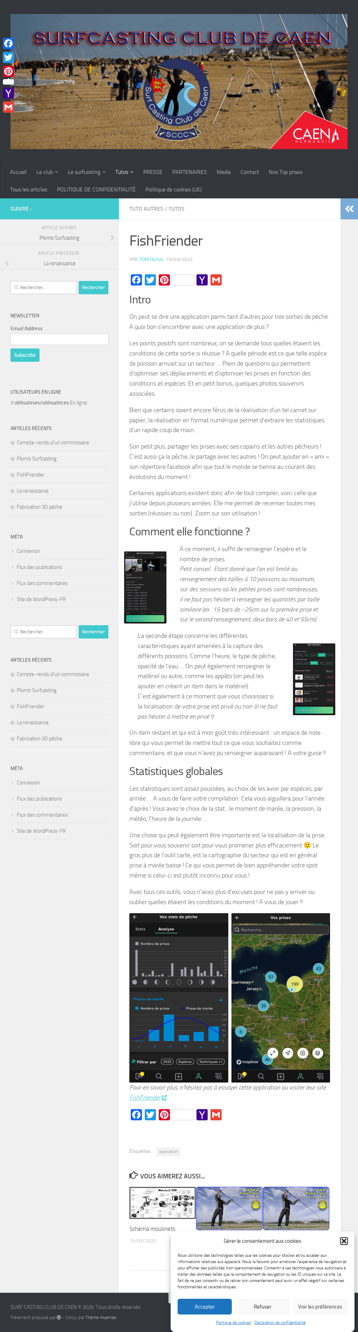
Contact (250, 172)
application (168, 1151)
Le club (44, 172)
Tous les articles (28, 189)
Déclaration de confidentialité (280, 1322)
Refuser (262, 1307)
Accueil (18, 172)
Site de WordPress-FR (41, 599)
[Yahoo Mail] (8, 93)
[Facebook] (8, 43)
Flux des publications (39, 567)
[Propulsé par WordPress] (59, 1317)
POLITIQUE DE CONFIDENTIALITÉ (96, 189)
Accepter (205, 1307)
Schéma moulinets (152, 1228)
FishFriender (144, 1097)
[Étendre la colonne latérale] (349, 208)
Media (224, 172)
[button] (344, 1241)
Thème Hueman (100, 1317)
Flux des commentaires (42, 583)
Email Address (26, 328)
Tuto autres (146, 208)
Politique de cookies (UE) (173, 189)
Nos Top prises (285, 172)
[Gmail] (8, 107)
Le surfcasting (84, 172)
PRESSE (153, 172)
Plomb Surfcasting (37, 459)
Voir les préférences (320, 1307)
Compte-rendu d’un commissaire (53, 442)
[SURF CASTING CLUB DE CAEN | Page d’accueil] (179, 81)
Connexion (28, 551)
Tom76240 (151, 259)
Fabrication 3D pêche (39, 507)
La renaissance (33, 491)
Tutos (121, 172)
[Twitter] (8, 57)
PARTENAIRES (189, 172)
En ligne (48, 403)
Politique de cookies (233, 1322)
